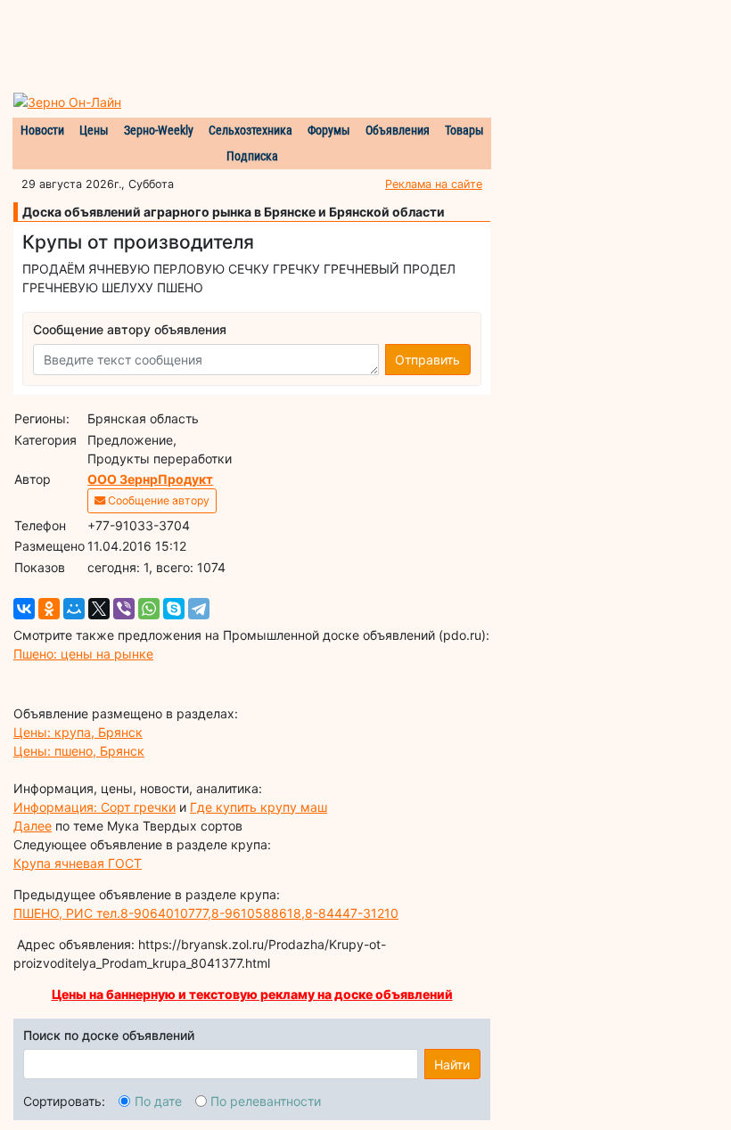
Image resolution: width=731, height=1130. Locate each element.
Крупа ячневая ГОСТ (77, 863)
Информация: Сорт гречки (94, 807)
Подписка (252, 156)
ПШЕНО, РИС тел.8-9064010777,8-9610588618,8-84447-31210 (205, 913)
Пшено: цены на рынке (83, 653)
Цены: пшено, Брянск (78, 750)
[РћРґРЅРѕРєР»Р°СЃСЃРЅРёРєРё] (49, 608)
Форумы (329, 130)
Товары (464, 130)
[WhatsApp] (149, 608)
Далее (32, 825)
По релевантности (265, 1101)
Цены (94, 130)
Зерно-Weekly (158, 130)
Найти (452, 1064)
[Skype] (174, 608)
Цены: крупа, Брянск (78, 732)
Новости (42, 130)
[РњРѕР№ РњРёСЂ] (74, 608)
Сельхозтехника (250, 130)
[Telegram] (198, 608)
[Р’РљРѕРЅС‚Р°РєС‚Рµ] (24, 608)
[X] (99, 608)
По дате (158, 1101)
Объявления (398, 130)
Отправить (427, 359)
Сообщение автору (157, 500)
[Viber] (124, 608)
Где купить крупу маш (258, 807)
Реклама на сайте (433, 184)
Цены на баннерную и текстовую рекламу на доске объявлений (252, 994)
